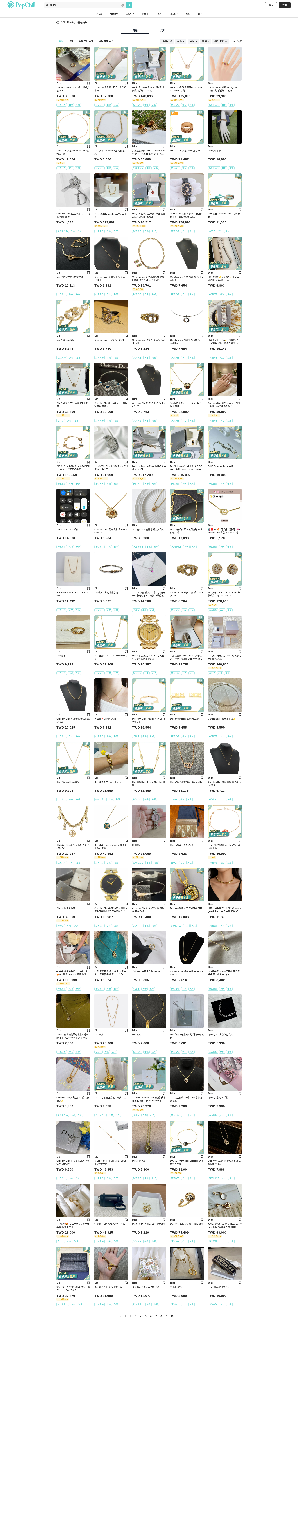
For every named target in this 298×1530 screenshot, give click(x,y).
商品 (135, 30)
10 (172, 1316)
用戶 (162, 30)
